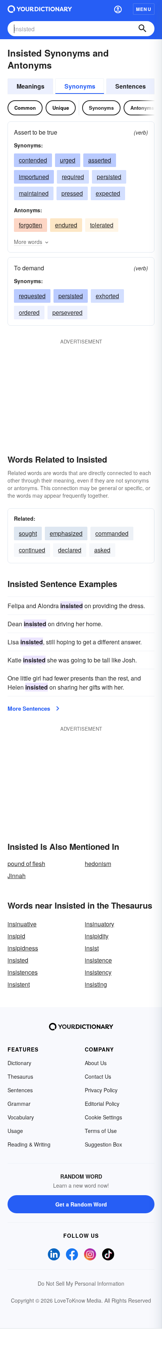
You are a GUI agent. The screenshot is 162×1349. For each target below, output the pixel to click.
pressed (72, 193)
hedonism (98, 863)
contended (33, 160)
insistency (98, 972)
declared (69, 550)
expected (108, 193)
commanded (111, 533)
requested (32, 295)
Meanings (30, 86)
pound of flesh (26, 863)
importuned (34, 176)
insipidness (23, 948)
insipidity (97, 936)
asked (102, 550)
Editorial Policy (102, 1103)
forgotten (30, 225)
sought (28, 533)
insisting (96, 984)
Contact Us (98, 1076)
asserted (99, 160)
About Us (96, 1063)
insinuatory (99, 924)
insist (92, 948)
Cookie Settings (103, 1117)
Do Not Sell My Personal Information (81, 1283)
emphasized (66, 533)
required (73, 176)
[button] (117, 9)
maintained (34, 193)
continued (32, 550)
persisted (109, 176)
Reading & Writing (29, 1144)
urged (67, 160)
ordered (29, 312)
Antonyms (142, 107)
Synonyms (79, 86)
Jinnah (17, 875)
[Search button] (142, 28)
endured (66, 225)
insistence (98, 960)
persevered (67, 312)
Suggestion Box (103, 1144)
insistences (23, 972)
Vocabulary (21, 1117)
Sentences (130, 86)
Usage (15, 1130)
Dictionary (19, 1063)
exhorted (107, 295)
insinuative (22, 924)
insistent (19, 984)
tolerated (101, 225)
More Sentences (29, 708)
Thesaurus (20, 1076)
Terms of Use (101, 1130)
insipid (16, 936)
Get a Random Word (81, 1204)
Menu (143, 9)
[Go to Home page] (40, 9)
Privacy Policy (101, 1090)
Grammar (19, 1103)
